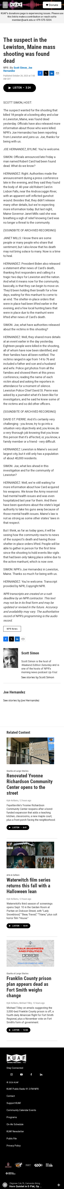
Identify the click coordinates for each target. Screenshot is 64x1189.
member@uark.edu (22, 20)
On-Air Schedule (15, 1124)
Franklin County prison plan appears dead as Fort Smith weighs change (29, 986)
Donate (53, 4)
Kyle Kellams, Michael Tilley (19, 1003)
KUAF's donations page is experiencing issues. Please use (32, 13)
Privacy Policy (14, 1145)
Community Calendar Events (21, 1110)
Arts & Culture (13, 875)
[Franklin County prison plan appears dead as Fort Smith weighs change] (30, 953)
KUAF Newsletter (15, 1131)
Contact (11, 1096)
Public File (12, 1138)
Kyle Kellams (12, 800)
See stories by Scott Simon (37, 677)
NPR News (12, 628)
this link (12, 16)
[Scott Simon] (10, 658)
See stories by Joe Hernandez (21, 700)
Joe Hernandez (14, 692)
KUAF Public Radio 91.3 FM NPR (23, 1089)
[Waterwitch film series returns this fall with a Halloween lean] (30, 855)
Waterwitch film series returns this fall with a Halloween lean (29, 885)
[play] (5, 1185)
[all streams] (59, 1185)
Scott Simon (20, 67)
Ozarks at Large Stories (17, 771)
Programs (12, 1117)
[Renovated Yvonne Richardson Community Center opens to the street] (30, 750)
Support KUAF (14, 1103)
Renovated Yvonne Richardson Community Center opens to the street (30, 784)
